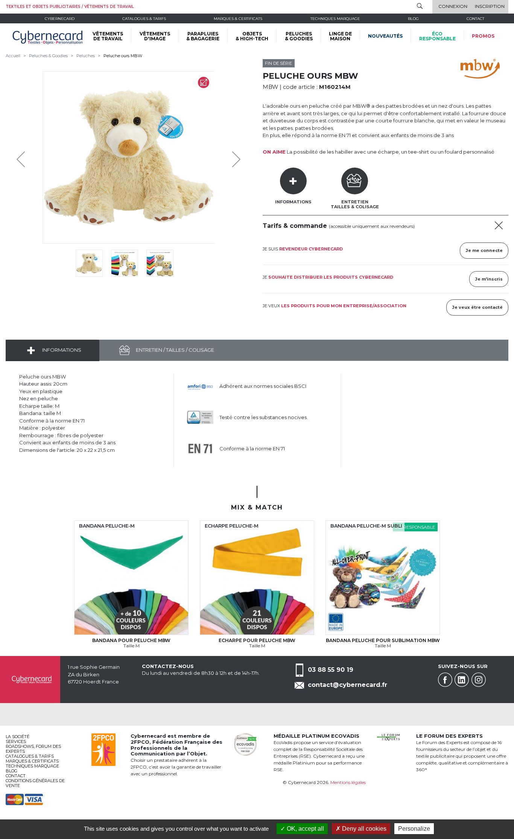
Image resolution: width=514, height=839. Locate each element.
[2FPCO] (103, 749)
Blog (11, 770)
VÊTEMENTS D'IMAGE (155, 36)
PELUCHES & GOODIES (299, 36)
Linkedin (462, 680)
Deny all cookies (363, 828)
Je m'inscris (489, 279)
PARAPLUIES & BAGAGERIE (202, 36)
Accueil (13, 55)
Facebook (445, 680)
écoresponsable (437, 36)
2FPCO (140, 742)
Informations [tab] (293, 201)
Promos (483, 36)
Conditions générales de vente (35, 783)
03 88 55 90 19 (330, 669)
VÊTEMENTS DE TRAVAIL (108, 36)
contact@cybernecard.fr (347, 684)
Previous (22, 157)
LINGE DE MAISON (340, 36)
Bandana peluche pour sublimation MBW (383, 640)
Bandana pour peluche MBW (131, 640)
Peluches (85, 55)
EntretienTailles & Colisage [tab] (355, 204)
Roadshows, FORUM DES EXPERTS (33, 749)
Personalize (414, 828)
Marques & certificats (238, 18)
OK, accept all (304, 828)
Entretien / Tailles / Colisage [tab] (174, 350)
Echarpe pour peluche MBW (257, 640)
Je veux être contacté (477, 307)
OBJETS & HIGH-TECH (252, 36)
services (16, 741)
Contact (475, 18)
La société (17, 736)
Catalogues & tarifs (144, 18)
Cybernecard (60, 18)
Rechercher (420, 6)
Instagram (478, 680)
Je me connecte (484, 250)
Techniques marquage (335, 18)
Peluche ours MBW (122, 55)
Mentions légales (348, 782)
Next (230, 157)
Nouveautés (385, 36)
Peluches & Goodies (48, 55)
